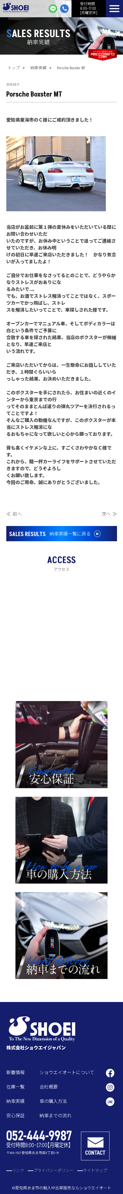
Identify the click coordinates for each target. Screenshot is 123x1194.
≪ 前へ (14, 514)
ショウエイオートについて (66, 1073)
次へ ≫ (109, 514)
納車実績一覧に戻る (50, 534)
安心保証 (15, 1116)
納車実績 (38, 68)
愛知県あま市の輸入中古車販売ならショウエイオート (63, 1188)
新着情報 (15, 1073)
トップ (14, 68)
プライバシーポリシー (53, 1170)
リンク (18, 1170)
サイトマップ (95, 1170)
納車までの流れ (55, 1116)
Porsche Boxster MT (71, 68)
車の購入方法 (53, 1101)
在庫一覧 (15, 1087)
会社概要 (48, 1087)
